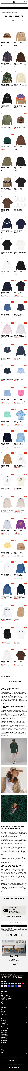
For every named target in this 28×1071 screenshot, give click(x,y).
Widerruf (3, 1011)
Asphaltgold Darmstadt (6, 998)
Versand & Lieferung (5, 1025)
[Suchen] (25, 5)
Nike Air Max (4, 1038)
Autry (2, 1047)
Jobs (2, 1001)
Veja (2, 1052)
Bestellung (3, 1022)
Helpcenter (3, 1020)
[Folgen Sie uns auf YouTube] (26, 1038)
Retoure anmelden (14, 1067)
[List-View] (24, 20)
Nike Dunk (3, 1037)
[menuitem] (4, 20)
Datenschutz (4, 1014)
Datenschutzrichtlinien (8, 929)
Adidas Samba (4, 1034)
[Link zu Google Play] (17, 977)
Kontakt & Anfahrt (5, 995)
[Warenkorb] (26, 1)
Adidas (2, 1044)
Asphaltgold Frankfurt (6, 997)
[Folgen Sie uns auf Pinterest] (26, 1054)
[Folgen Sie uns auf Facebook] (26, 1023)
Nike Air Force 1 (4, 1032)
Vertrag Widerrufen (14, 1060)
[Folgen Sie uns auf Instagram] (26, 992)
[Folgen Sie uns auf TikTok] (26, 1007)
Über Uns (3, 993)
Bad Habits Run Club (5, 1000)
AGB (2, 1009)
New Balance (4, 1050)
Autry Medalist (4, 1040)
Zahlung (3, 1023)
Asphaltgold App (5, 1028)
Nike (2, 1049)
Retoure (2, 1026)
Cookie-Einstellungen (6, 1012)
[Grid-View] (22, 20)
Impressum (3, 1015)
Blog (2, 1003)
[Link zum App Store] (6, 977)
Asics (2, 1046)
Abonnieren (14, 926)
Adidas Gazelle (4, 1035)
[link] (14, 2)
